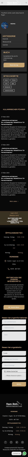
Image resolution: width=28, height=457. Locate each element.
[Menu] (2, 3)
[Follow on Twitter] (17, 442)
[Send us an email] (22, 442)
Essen (4, 39)
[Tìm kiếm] (26, 2)
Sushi (4, 45)
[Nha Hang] (14, 2)
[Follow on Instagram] (11, 442)
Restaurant (6, 42)
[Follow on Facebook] (5, 442)
